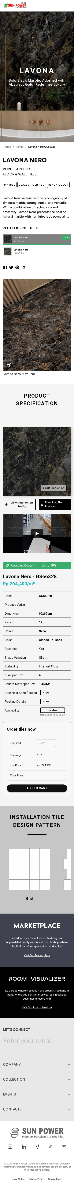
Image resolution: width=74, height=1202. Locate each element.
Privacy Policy (36, 1178)
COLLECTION (14, 1079)
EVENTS (9, 1094)
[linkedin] (23, 267)
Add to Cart (37, 788)
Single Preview (51, 488)
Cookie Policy (55, 1178)
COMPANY (12, 1064)
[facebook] (5, 267)
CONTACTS (12, 1109)
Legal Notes (18, 1178)
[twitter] (11, 267)
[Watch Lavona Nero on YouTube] (37, 533)
